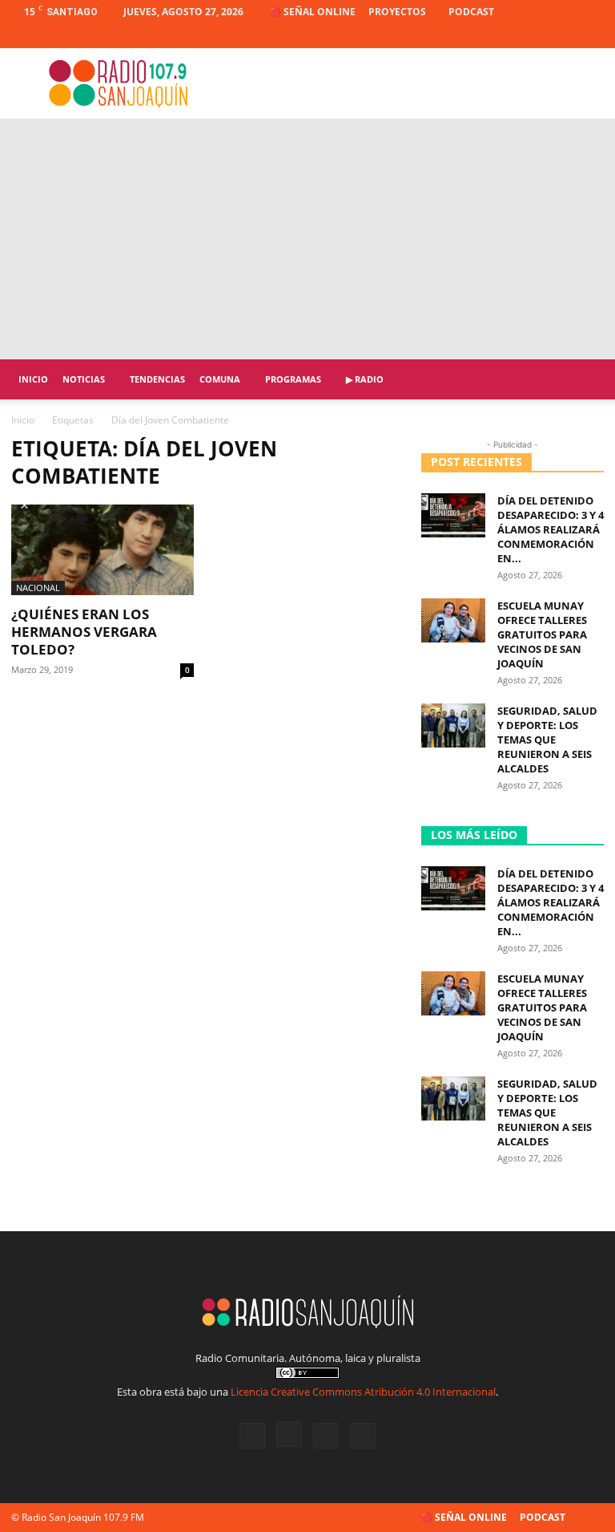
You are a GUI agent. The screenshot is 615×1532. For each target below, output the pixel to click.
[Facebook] (512, 36)
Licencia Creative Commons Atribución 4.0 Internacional (363, 1391)
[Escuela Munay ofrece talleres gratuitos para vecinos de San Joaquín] (453, 620)
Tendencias (157, 379)
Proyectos (397, 11)
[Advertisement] (307, 239)
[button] (584, 379)
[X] (565, 36)
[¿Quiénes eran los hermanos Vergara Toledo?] (102, 550)
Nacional (38, 588)
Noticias (83, 379)
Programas (293, 379)
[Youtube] (592, 36)
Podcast (471, 11)
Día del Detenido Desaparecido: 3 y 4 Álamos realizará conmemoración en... (550, 529)
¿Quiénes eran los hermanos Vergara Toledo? (84, 632)
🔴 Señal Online (312, 11)
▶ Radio (365, 379)
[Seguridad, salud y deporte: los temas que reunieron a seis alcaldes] (453, 725)
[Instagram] (539, 36)
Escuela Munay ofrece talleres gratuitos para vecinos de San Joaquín (542, 634)
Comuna (219, 379)
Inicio (33, 379)
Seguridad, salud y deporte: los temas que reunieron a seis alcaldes (547, 739)
